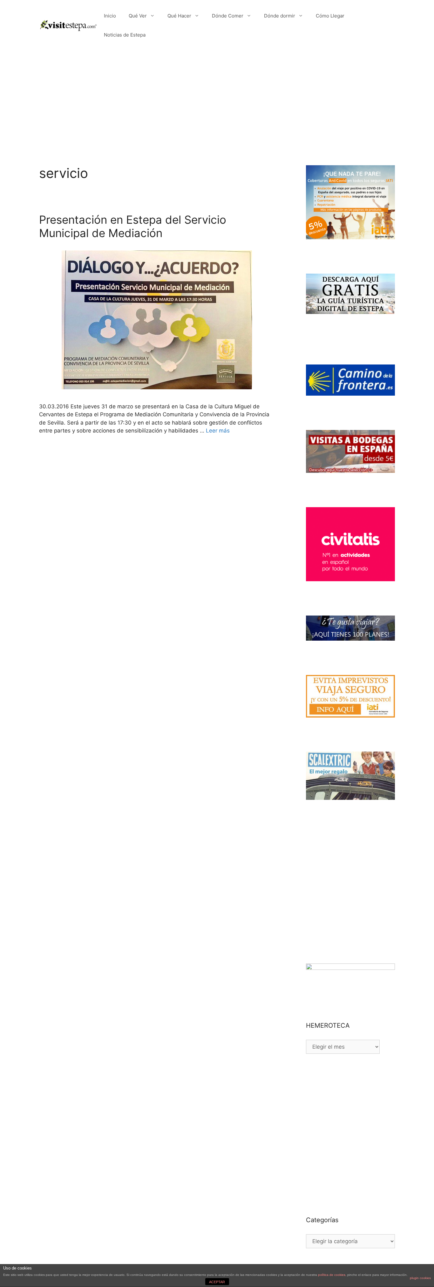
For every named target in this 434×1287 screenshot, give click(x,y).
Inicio (110, 16)
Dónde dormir (279, 16)
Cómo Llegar (330, 16)
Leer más (218, 430)
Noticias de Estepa (125, 35)
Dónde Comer (227, 16)
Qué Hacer (179, 16)
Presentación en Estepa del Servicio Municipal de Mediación (132, 226)
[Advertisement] (217, 98)
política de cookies (331, 1275)
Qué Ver (138, 16)
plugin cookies (420, 1278)
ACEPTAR (217, 1282)
